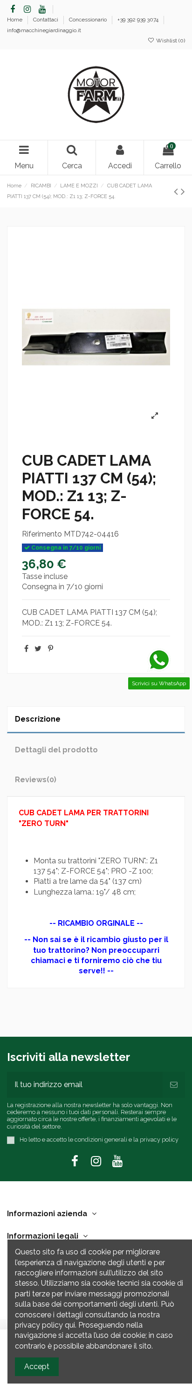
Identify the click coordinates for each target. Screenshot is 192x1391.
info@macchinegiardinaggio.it (44, 30)
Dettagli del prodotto (56, 749)
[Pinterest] (50, 648)
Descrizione (38, 719)
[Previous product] (177, 191)
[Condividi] (26, 648)
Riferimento (42, 534)
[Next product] (183, 191)
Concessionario (88, 19)
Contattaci (46, 19)
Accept (36, 1366)
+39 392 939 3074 (138, 19)
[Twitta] (37, 648)
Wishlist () (170, 40)
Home (15, 19)
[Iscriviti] (174, 1085)
